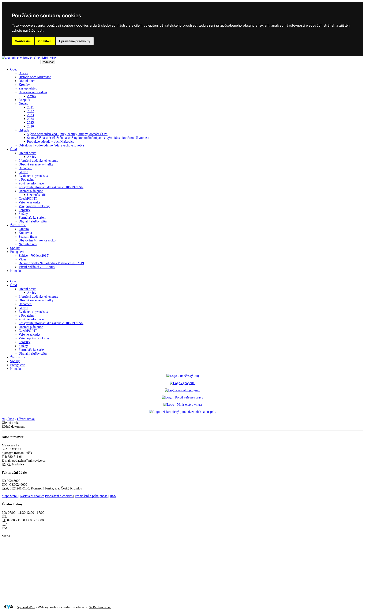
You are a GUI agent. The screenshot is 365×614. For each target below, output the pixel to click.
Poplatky (24, 210)
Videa (22, 259)
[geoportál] (182, 383)
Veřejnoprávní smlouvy (34, 206)
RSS (113, 496)
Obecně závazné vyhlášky (36, 164)
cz (3, 419)
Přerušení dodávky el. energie (38, 160)
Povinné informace (31, 183)
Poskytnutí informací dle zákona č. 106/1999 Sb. (51, 187)
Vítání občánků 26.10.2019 (37, 267)
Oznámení (25, 168)
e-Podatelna (26, 179)
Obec (13, 69)
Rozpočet (25, 100)
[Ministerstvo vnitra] (182, 404)
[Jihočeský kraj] (182, 376)
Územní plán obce (31, 191)
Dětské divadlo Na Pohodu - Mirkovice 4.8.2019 (51, 263)
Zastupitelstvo (28, 88)
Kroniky (24, 84)
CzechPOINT (28, 198)
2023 (30, 115)
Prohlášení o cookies (59, 496)
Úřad (13, 149)
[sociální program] (182, 390)
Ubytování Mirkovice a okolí (38, 240)
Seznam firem (28, 236)
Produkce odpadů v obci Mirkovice (50, 141)
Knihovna (25, 232)
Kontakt (15, 270)
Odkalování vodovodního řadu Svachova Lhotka (51, 145)
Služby (23, 214)
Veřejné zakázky (30, 202)
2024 (30, 119)
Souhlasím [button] (23, 41)
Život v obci (18, 225)
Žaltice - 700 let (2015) (34, 255)
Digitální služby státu (33, 221)
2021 (30, 107)
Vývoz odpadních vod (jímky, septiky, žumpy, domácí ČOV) (67, 134)
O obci (23, 73)
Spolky (15, 248)
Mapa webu (10, 496)
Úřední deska (27, 153)
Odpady (24, 130)
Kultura (24, 229)
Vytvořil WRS (26, 607)
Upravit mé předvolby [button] (74, 41)
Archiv (31, 96)
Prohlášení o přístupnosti (91, 496)
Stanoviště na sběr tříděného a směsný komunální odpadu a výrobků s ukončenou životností (88, 138)
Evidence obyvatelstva (34, 176)
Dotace (23, 103)
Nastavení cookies (32, 496)
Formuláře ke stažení (32, 217)
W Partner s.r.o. (100, 607)
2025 (30, 122)
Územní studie (36, 195)
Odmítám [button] (45, 41)
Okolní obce (27, 81)
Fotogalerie (17, 251)
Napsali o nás (28, 244)
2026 (30, 126)
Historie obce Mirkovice (35, 77)
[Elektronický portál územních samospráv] (182, 411)
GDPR (23, 172)
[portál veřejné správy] (182, 397)
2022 (30, 111)
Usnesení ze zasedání (33, 92)
